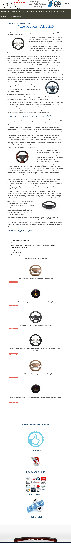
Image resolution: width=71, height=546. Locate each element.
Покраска (39, 11)
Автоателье (10, 23)
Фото (50, 11)
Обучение (26, 11)
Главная (3, 11)
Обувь (45, 11)
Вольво (28, 23)
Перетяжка (11, 11)
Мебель (61, 11)
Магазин (3, 16)
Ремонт (18, 11)
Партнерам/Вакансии (14, 16)
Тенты (56, 11)
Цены (32, 11)
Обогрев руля (20, 23)
